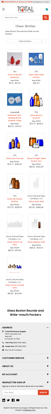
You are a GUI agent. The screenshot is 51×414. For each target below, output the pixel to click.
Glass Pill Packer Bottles (14, 200)
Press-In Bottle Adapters (15, 76)
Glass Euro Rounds (14, 158)
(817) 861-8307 (20, 346)
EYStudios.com (29, 410)
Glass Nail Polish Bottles (36, 76)
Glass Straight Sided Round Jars (36, 159)
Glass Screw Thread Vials (14, 286)
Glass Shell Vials (36, 201)
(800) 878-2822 (20, 342)
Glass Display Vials (36, 242)
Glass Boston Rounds (36, 116)
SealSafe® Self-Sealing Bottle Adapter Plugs (15, 118)
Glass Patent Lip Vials (14, 243)
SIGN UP (43, 392)
